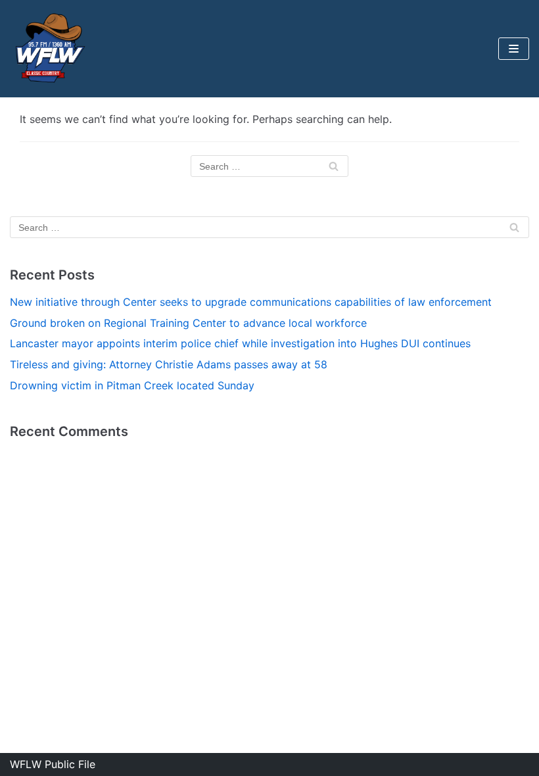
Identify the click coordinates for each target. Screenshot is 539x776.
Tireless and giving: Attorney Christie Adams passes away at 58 (168, 364)
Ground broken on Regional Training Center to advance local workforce (188, 322)
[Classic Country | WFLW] (49, 48)
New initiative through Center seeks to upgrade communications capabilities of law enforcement (251, 301)
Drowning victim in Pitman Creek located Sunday (132, 385)
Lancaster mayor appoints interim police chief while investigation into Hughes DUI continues (240, 343)
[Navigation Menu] (513, 48)
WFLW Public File (52, 764)
